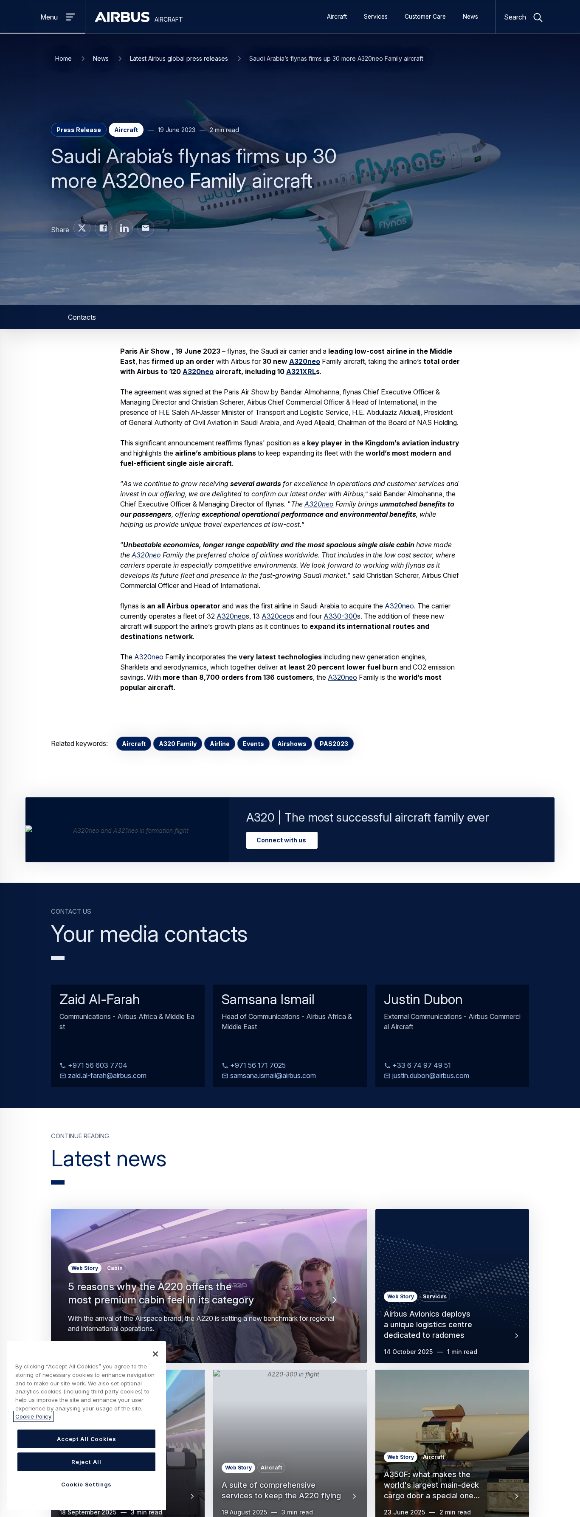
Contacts (82, 317)
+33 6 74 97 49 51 (421, 1065)
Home (63, 58)
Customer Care (425, 16)
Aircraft (337, 16)
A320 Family (178, 743)
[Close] (155, 1354)
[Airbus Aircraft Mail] (145, 228)
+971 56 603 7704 (96, 1065)
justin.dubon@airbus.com (430, 1075)
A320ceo (276, 616)
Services (376, 16)
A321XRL (301, 371)
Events (253, 743)
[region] (86, 1425)
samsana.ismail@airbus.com (272, 1075)
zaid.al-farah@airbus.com (106, 1075)
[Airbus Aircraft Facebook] (103, 228)
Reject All (86, 1461)
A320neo (304, 361)
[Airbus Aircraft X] (81, 228)
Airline (220, 743)
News (470, 16)
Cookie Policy (33, 1416)
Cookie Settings (86, 1484)
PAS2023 (334, 743)
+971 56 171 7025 (257, 1065)
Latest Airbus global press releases (179, 58)
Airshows (292, 743)
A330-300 (340, 616)
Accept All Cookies (86, 1438)
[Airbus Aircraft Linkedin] (124, 228)
